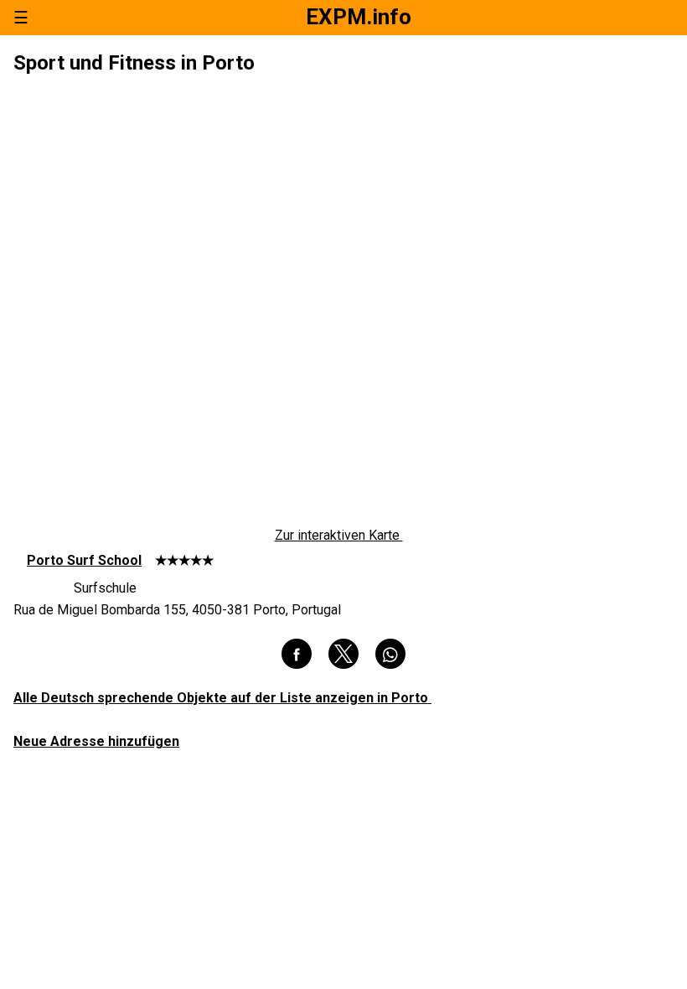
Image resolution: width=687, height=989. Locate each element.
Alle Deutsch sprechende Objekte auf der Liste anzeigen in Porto (222, 698)
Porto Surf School (84, 560)
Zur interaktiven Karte (339, 535)
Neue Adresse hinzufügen (96, 741)
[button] (297, 654)
